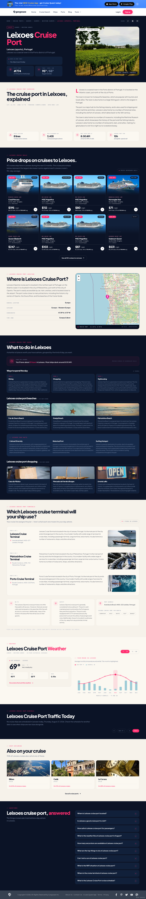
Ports (63, 12)
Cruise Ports (18, 21)
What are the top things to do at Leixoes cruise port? (97, 851)
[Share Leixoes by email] (137, 21)
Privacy (106, 895)
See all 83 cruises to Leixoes (72, 258)
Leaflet (125, 324)
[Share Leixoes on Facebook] (128, 21)
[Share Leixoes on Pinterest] (133, 21)
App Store (113, 4)
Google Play (128, 4)
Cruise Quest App (89, 895)
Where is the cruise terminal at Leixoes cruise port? (97, 873)
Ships (55, 12)
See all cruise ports (72, 794)
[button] (107, 297)
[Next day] (129, 731)
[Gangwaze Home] (20, 11)
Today (136, 730)
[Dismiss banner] (137, 4)
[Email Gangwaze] (137, 894)
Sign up (127, 12)
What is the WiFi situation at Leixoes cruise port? (96, 866)
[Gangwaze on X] (126, 894)
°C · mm (134, 651)
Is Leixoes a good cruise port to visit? (91, 821)
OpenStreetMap (134, 324)
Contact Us (78, 895)
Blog (70, 12)
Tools (77, 12)
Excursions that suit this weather (20, 683)
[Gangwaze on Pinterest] (121, 894)
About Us (68, 895)
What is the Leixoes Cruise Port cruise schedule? (96, 880)
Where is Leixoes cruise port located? (92, 813)
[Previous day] (114, 731)
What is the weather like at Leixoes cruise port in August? (99, 836)
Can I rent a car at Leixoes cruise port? (92, 858)
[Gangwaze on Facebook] (116, 894)
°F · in (125, 651)
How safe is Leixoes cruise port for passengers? (96, 828)
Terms (100, 895)
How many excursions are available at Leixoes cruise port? (100, 843)
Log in (118, 12)
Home (33, 12)
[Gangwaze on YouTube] (131, 894)
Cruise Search (44, 12)
